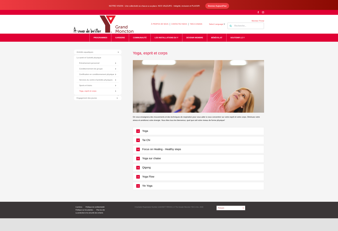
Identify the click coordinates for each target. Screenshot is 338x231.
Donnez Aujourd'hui (217, 6)
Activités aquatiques (85, 52)
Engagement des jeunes (87, 98)
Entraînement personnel (89, 63)
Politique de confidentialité (95, 207)
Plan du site (100, 210)
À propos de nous (159, 24)
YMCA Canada (196, 24)
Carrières (79, 207)
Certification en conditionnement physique (96, 74)
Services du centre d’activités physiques (95, 80)
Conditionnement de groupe (91, 69)
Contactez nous (179, 24)
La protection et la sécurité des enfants (89, 213)
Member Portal (258, 21)
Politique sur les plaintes (84, 210)
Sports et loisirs (85, 85)
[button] (198, 131)
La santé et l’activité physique (89, 58)
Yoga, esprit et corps (87, 91)
